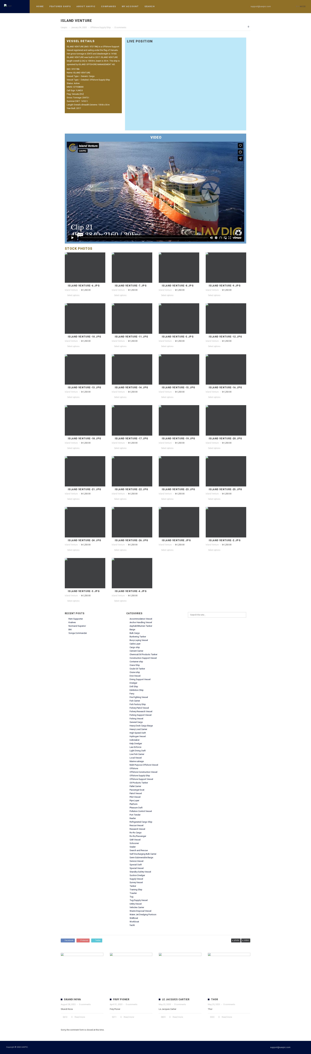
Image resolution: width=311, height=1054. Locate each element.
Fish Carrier (135, 701)
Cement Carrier (136, 651)
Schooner (134, 843)
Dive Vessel (135, 676)
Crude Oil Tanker (137, 668)
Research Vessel (137, 829)
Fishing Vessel (136, 718)
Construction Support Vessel (143, 658)
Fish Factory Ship (138, 704)
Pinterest (83, 940)
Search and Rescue (139, 850)
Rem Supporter (76, 619)
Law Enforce (135, 747)
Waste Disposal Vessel (140, 911)
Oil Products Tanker (139, 782)
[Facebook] (278, 6)
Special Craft (136, 864)
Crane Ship (135, 665)
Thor (214, 999)
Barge (132, 629)
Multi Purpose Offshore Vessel (144, 765)
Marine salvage (137, 761)
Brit (70, 629)
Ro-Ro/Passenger (138, 836)
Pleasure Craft (136, 807)
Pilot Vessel (135, 797)
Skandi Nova (72, 999)
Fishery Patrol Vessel (139, 708)
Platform (134, 804)
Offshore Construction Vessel (143, 772)
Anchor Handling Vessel (141, 622)
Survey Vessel (136, 882)
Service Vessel (136, 861)
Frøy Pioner (121, 999)
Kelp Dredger (136, 743)
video (246, 940)
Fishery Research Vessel (141, 711)
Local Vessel (136, 758)
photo (236, 940)
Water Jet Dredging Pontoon (143, 914)
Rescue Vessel (136, 825)
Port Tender (135, 815)
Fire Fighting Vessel (139, 697)
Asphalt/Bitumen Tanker (141, 626)
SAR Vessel (135, 839)
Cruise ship (135, 672)
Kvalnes (72, 622)
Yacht (132, 925)
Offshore (134, 768)
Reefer (133, 818)
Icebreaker (134, 740)
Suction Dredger (137, 875)
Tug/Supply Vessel (139, 900)
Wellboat (134, 918)
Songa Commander (78, 633)
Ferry (132, 693)
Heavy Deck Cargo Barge (141, 725)
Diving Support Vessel (140, 679)
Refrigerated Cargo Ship (141, 822)
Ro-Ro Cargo (136, 832)
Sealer (133, 847)
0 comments (85, 1004)
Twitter (97, 940)
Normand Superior (77, 626)
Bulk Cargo (135, 633)
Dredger (133, 683)
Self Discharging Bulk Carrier (143, 854)
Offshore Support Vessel (141, 779)
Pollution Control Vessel (141, 811)
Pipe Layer (134, 800)
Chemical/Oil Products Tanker (143, 654)
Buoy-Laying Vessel (139, 640)
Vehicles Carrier (137, 907)
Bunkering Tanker (138, 636)
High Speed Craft (138, 733)
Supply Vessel (136, 879)
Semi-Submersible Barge (141, 857)
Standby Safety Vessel (140, 872)
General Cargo (136, 722)
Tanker (133, 886)
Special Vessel (137, 868)
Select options (73, 295)
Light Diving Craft (138, 750)
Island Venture (71, 290)
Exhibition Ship (137, 690)
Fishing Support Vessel (140, 715)
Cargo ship (135, 647)
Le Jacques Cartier (176, 999)
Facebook (68, 940)
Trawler (133, 893)
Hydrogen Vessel (138, 736)
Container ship (136, 661)
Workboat (134, 921)
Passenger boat (137, 790)
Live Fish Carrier (137, 754)
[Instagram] (284, 6)
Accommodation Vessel (141, 619)
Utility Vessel (136, 904)
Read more (80, 1017)
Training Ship (136, 889)
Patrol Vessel (136, 793)
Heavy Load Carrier (138, 729)
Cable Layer (135, 644)
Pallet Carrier (135, 786)
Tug (131, 896)
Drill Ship (134, 686)
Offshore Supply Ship (140, 775)
